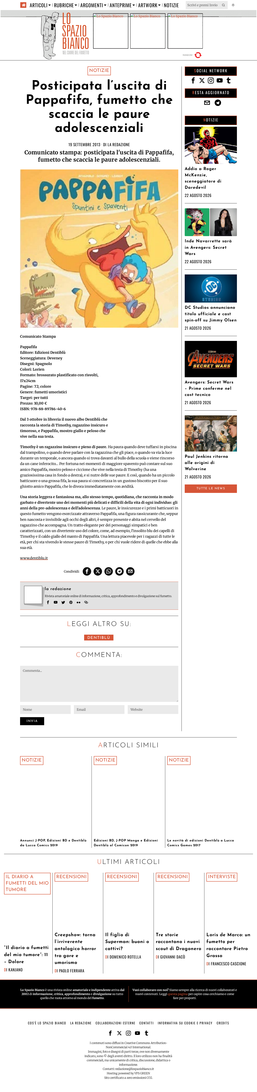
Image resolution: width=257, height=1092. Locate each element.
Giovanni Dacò (172, 957)
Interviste (222, 877)
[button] (224, 5)
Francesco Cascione (228, 964)
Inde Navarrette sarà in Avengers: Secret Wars (208, 247)
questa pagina (178, 994)
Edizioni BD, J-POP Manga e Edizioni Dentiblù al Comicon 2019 (126, 843)
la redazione (119, 144)
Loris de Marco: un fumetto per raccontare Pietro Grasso (228, 945)
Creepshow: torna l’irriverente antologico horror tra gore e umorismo (75, 949)
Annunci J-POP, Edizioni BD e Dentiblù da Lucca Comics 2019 (53, 843)
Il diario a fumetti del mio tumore (27, 883)
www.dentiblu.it (34, 558)
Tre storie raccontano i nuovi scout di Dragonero (178, 942)
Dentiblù (98, 638)
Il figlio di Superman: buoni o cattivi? (127, 942)
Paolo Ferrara (71, 971)
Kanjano (15, 970)
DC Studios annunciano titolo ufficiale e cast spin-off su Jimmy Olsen (211, 314)
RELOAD (193, 55)
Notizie (99, 70)
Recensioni (71, 877)
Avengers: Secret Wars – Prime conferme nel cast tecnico (209, 388)
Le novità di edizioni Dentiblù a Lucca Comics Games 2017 (200, 843)
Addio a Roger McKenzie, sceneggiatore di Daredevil (203, 178)
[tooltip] (87, 571)
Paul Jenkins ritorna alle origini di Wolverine (206, 463)
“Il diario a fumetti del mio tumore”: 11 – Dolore (26, 955)
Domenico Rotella (125, 957)
